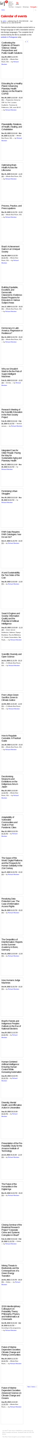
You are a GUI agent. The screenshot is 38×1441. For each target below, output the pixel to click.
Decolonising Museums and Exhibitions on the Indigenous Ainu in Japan (9, 781)
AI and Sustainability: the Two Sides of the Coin (10, 575)
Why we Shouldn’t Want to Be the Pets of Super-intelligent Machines (11, 372)
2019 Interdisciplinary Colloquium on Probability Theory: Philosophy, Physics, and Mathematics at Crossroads (10, 1312)
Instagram (18, 7)
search (35, 10)
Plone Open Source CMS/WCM (13, 1430)
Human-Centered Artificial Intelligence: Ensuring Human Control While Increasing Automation (11, 1066)
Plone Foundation (6, 1432)
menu (3, 10)
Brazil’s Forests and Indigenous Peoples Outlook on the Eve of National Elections (11, 1025)
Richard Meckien (11, 110)
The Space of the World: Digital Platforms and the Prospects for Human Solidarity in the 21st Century (11, 863)
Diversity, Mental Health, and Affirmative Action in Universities (11, 1105)
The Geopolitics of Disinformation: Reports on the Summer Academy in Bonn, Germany (11, 944)
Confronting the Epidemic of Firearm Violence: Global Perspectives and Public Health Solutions (11, 47)
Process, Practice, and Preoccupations (11, 207)
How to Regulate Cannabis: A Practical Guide (11, 738)
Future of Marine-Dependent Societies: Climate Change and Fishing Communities (11, 1351)
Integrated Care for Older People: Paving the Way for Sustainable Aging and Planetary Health (11, 455)
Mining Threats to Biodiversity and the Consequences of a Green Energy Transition (10, 1270)
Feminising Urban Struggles (9, 492)
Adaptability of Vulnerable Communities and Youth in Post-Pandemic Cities (9, 822)
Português (33, 7)
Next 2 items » (31, 1387)
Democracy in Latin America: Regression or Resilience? (12, 330)
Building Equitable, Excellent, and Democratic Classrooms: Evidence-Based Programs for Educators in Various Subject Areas (11, 295)
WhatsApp (26, 7)
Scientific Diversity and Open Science (11, 655)
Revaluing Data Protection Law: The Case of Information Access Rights (10, 902)
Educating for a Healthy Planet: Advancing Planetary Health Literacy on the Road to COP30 (11, 88)
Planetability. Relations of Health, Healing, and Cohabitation (11, 127)
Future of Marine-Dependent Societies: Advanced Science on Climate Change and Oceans (11, 1393)
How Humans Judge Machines (10, 981)
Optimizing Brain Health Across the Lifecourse (9, 167)
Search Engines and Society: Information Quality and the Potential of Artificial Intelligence (10, 618)
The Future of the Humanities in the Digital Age (9, 1186)
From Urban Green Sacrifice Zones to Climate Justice (9, 697)
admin (4, 21)
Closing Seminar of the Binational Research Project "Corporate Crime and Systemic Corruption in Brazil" (11, 1229)
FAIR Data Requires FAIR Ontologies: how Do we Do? (11, 534)
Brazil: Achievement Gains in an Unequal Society (10, 249)
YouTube (11, 7)
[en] (9, 3)
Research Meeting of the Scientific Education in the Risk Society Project (11, 413)
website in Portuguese (9, 37)
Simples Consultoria (26, 1436)
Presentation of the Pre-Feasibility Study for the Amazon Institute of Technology (11, 1147)
